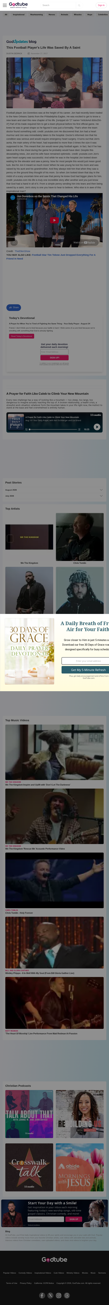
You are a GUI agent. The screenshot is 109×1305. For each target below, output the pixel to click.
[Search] (79, 5)
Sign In (101, 5)
